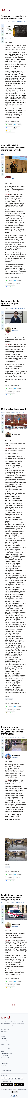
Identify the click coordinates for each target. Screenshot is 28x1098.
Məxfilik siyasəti (4, 1065)
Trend (7, 194)
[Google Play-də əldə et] (19, 1084)
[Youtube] (12, 1078)
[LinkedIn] (19, 1078)
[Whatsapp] (2, 1078)
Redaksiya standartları (6, 1053)
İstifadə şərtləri (4, 1063)
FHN (7, 867)
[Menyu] (25, 10)
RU (16, 1095)
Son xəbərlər (4, 1038)
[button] (2, 25)
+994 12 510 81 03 (5, 1029)
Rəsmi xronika (4, 1041)
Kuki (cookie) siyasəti (6, 1070)
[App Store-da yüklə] (7, 1084)
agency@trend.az (5, 1031)
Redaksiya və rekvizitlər (6, 1049)
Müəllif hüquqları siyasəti (7, 1068)
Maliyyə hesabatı (5, 1057)
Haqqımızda (4, 1046)
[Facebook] (5, 1078)
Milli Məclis (9, 699)
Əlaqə (2, 1051)
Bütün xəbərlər (15, 178)
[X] (9, 1078)
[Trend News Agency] (5, 1018)
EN (11, 1095)
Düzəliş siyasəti (4, 1055)
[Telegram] (15, 1078)
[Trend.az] (5, 10)
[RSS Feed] (22, 1078)
